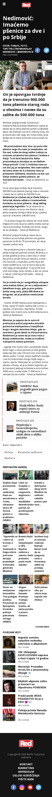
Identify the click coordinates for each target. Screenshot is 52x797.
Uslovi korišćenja (26, 775)
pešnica (9, 458)
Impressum (26, 772)
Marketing (26, 768)
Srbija (8, 452)
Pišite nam (26, 779)
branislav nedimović (30, 452)
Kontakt (26, 764)
